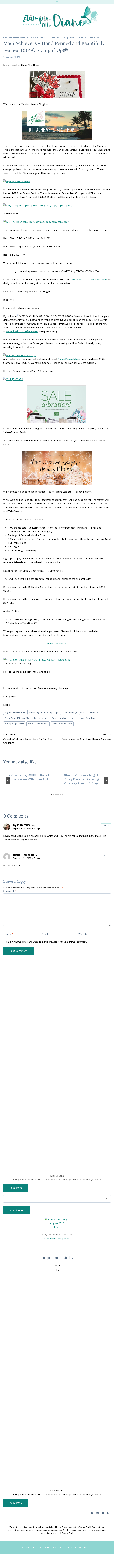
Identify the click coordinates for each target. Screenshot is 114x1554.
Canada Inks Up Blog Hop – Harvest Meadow (86, 737)
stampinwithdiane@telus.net (22, 331)
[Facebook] (92, 1513)
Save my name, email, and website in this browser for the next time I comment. (46, 941)
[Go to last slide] (8, 780)
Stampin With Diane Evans (84, 718)
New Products (76, 37)
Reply (106, 825)
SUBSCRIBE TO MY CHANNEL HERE (88, 279)
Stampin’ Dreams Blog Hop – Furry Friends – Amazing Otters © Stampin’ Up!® (83, 779)
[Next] (106, 780)
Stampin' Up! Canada (14, 723)
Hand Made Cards (36, 37)
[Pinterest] (108, 1513)
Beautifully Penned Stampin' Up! (43, 712)
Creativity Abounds (89, 712)
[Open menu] (57, 2)
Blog (57, 1270)
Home (57, 1265)
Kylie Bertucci (22, 825)
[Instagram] (97, 1513)
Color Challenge (69, 712)
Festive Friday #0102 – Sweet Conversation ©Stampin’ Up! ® (28, 779)
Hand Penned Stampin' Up (17, 718)
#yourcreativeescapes (15, 712)
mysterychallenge (60, 718)
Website (82, 934)
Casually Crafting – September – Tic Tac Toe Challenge (27, 738)
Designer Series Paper (14, 37)
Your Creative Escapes (38, 723)
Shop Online (64, 1238)
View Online (49, 1238)
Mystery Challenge (56, 37)
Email (45, 934)
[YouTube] (103, 1513)
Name (9, 934)
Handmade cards (40, 718)
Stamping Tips (92, 37)
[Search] (106, 1199)
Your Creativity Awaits (62, 723)
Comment (9, 891)
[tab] (51, 794)
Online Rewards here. (69, 359)
